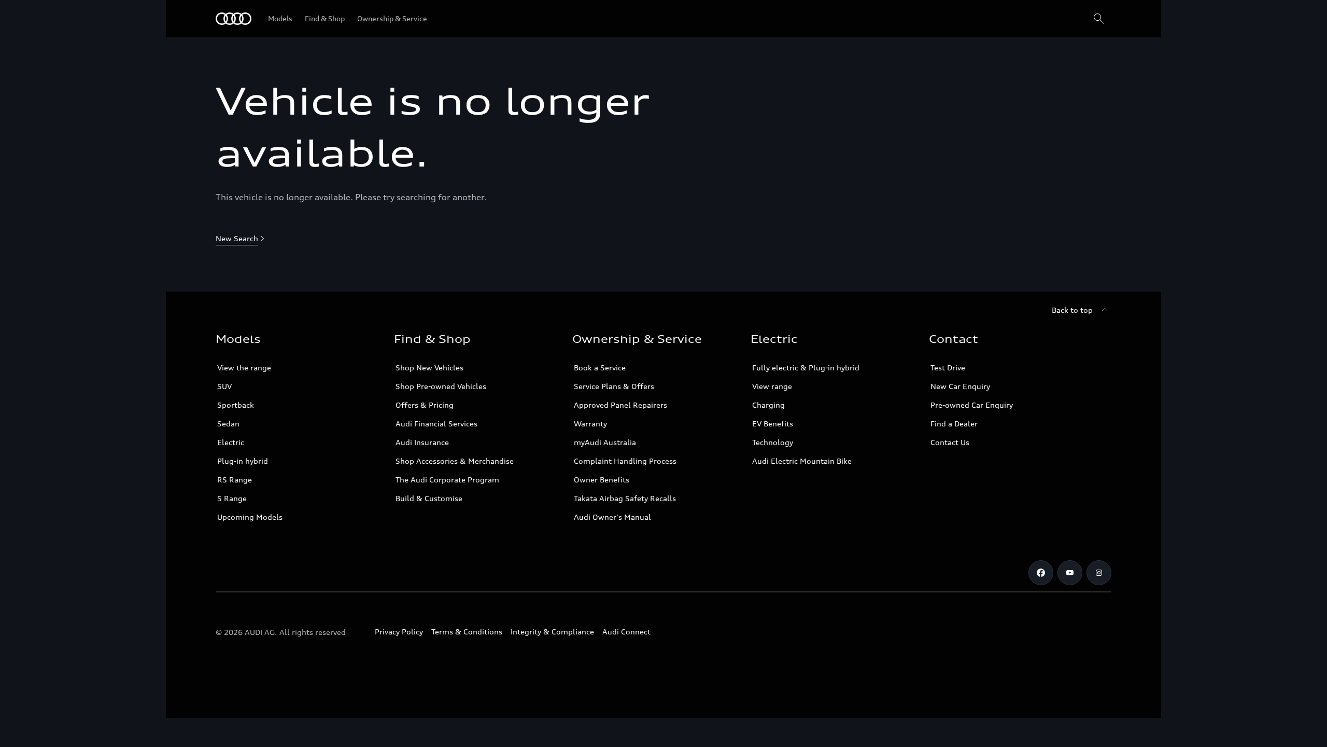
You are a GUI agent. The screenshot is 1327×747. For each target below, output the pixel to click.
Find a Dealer (954, 423)
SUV (224, 386)
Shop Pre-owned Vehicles (441, 386)
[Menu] (233, 18)
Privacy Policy (399, 631)
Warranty (590, 423)
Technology (772, 442)
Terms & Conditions (466, 631)
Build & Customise (429, 498)
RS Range (234, 479)
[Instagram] (1098, 572)
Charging (768, 404)
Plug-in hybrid (242, 461)
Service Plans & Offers (614, 386)
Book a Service (600, 367)
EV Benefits (772, 423)
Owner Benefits (601, 479)
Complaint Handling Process (625, 461)
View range (772, 386)
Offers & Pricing (425, 404)
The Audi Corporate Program (447, 479)
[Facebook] (1040, 572)
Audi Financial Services (436, 423)
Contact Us (949, 442)
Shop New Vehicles (429, 367)
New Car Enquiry (960, 386)
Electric (230, 442)
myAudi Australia (605, 442)
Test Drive (947, 367)
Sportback (235, 404)
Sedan (228, 423)
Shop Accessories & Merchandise (455, 461)
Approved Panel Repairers (620, 404)
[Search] (1098, 18)
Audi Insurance (422, 442)
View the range (244, 367)
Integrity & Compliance (552, 631)
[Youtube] (1069, 572)
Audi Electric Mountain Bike (802, 461)
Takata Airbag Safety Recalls (625, 498)
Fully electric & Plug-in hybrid (805, 367)
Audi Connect (626, 631)
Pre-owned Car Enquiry (971, 404)
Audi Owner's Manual (612, 517)
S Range (232, 498)
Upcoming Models (250, 517)
